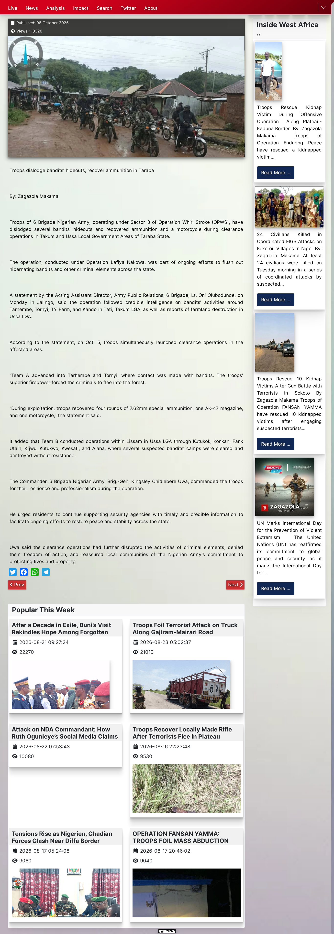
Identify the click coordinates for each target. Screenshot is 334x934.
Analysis (55, 8)
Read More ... (275, 172)
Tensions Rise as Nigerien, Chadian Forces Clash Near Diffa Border (62, 837)
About (150, 8)
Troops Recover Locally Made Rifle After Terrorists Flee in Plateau (182, 733)
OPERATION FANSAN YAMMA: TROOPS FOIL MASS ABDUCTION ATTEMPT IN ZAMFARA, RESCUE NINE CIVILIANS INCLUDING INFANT (184, 844)
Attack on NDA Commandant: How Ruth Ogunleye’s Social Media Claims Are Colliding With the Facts (65, 736)
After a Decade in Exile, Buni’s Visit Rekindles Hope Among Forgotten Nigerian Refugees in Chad (61, 632)
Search (104, 8)
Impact (81, 8)
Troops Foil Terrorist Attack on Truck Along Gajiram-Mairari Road (185, 629)
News (32, 8)
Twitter (128, 8)
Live (12, 8)
